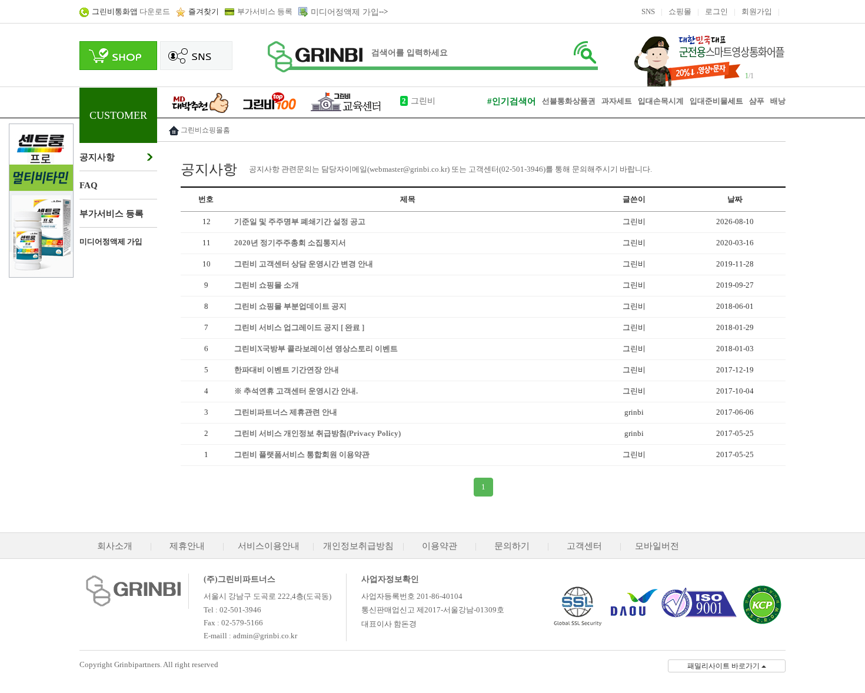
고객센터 (584, 546)
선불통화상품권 (568, 100)
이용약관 (439, 546)
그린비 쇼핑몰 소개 (266, 285)
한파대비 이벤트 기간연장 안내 (286, 369)
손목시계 (668, 100)
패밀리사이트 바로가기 (724, 666)
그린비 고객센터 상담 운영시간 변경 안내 (303, 263)
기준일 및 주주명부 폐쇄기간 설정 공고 (299, 221)
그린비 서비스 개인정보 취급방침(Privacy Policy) (317, 433)
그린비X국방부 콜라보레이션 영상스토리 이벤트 (316, 348)
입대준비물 (709, 100)
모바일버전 (657, 546)
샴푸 (756, 100)
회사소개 (114, 546)
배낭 (778, 100)
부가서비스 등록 (264, 11)
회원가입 (756, 11)
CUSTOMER (118, 115)
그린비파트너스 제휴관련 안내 (285, 412)
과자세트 (616, 100)
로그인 (716, 11)
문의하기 (512, 546)
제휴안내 (187, 546)
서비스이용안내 (269, 546)
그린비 (423, 100)
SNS (648, 11)
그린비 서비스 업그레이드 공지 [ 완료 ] (299, 327)
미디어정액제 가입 (345, 12)
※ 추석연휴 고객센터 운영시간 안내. (296, 391)
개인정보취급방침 (358, 546)
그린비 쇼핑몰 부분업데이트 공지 (290, 306)
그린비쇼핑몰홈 (205, 130)
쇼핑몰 (679, 11)
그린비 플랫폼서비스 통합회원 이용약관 (302, 454)
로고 (315, 56)
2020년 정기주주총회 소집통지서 (290, 242)
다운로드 (131, 11)
